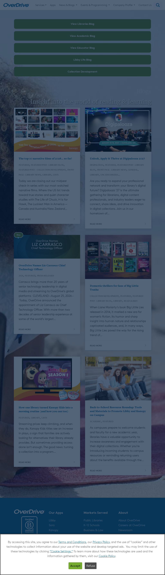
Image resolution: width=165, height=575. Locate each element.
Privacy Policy (101, 542)
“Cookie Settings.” (61, 551)
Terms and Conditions (72, 542)
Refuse (90, 565)
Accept (75, 565)
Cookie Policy (107, 556)
